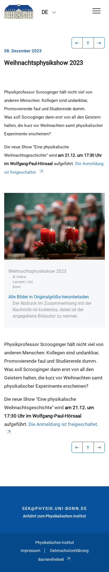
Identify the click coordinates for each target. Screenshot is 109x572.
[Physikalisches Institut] (18, 11)
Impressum (30, 550)
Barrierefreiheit (51, 559)
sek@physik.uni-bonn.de (54, 508)
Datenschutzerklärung (69, 550)
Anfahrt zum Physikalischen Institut (54, 516)
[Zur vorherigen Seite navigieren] (77, 42)
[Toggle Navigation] (97, 11)
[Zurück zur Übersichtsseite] (88, 42)
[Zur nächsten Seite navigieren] (99, 42)
